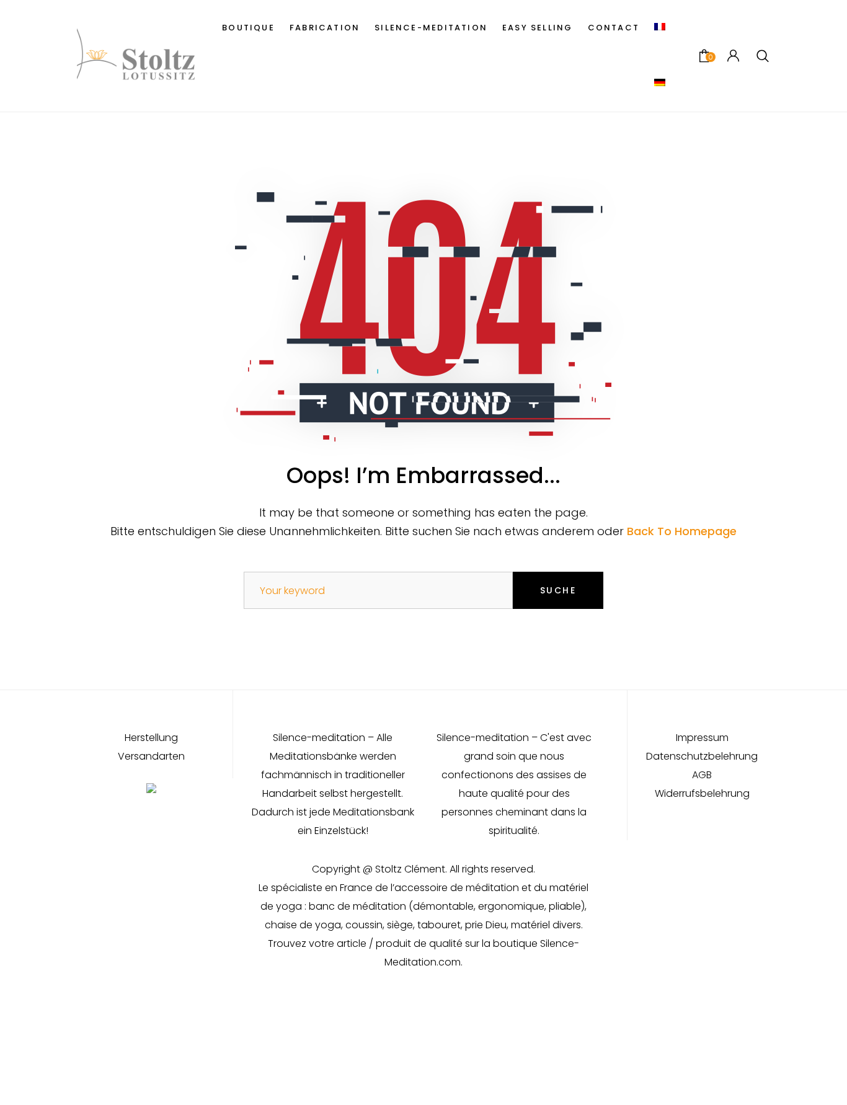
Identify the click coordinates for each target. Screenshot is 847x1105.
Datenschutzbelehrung (702, 756)
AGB (702, 775)
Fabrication (325, 27)
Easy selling (537, 27)
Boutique (248, 27)
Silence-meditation (431, 27)
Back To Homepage (682, 531)
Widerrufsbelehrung (702, 794)
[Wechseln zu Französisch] (660, 28)
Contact (613, 27)
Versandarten (151, 756)
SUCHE (558, 590)
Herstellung (151, 738)
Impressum (702, 738)
